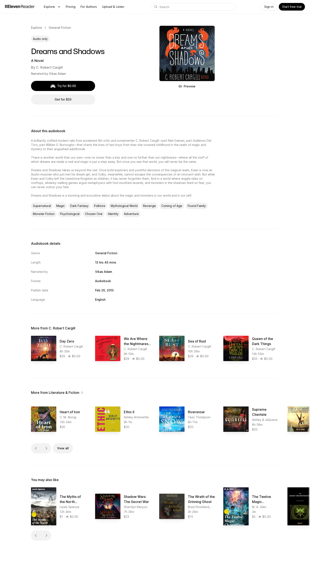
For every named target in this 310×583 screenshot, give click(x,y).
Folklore (99, 206)
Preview (189, 86)
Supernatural (42, 206)
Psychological (70, 214)
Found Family (197, 206)
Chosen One (93, 214)
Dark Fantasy (79, 206)
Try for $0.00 (66, 86)
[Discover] (59, 7)
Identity (113, 214)
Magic (60, 206)
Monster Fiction (44, 214)
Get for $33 (63, 99)
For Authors (89, 6)
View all (63, 448)
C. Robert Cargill (49, 67)
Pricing (70, 6)
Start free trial (292, 6)
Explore (49, 6)
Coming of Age (171, 206)
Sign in (269, 6)
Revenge (149, 206)
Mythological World (124, 206)
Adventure (131, 214)
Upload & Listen (113, 6)
